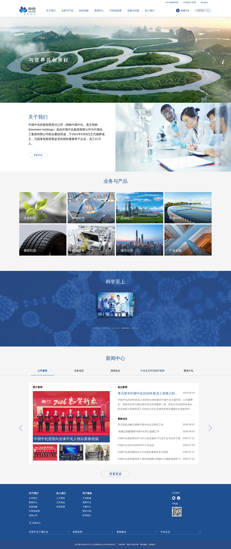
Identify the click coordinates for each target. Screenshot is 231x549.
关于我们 (51, 10)
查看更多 (115, 474)
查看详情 (38, 155)
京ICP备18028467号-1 (82, 544)
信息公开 (33, 515)
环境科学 (175, 218)
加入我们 (149, 10)
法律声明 (121, 544)
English (205, 2)
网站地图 (143, 544)
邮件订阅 (87, 511)
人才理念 (60, 498)
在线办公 (36, 523)
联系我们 (87, 515)
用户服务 (87, 493)
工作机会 (60, 502)
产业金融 (175, 250)
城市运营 (127, 250)
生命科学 (30, 218)
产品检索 (87, 498)
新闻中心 (99, 10)
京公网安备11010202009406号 (103, 544)
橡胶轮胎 (30, 250)
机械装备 (78, 250)
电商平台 (185, 10)
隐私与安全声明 (133, 544)
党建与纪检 (133, 10)
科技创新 (84, 10)
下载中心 (87, 506)
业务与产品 (67, 10)
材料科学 (78, 218)
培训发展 (60, 506)
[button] (16, 60)
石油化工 (127, 218)
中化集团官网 (172, 2)
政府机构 (77, 531)
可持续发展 (116, 10)
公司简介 (33, 498)
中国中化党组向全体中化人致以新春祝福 (66, 439)
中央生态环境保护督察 (152, 370)
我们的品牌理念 (115, 307)
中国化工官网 (190, 2)
